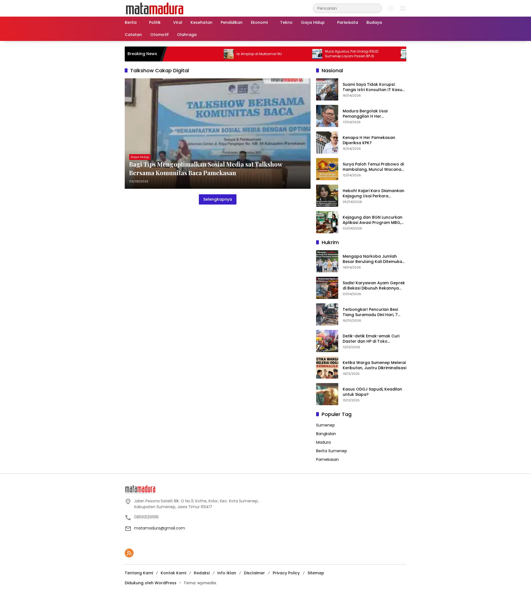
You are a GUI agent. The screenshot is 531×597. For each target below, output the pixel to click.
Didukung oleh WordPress (150, 583)
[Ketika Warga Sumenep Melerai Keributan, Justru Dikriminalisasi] (327, 367)
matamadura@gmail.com (159, 528)
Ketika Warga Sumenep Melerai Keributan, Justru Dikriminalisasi (374, 365)
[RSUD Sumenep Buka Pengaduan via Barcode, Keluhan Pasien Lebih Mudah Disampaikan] (387, 54)
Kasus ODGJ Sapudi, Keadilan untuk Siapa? (372, 392)
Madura (323, 442)
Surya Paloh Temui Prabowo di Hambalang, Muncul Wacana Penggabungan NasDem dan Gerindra (373, 167)
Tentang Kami (139, 573)
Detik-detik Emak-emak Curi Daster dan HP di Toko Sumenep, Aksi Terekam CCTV (373, 339)
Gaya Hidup (140, 157)
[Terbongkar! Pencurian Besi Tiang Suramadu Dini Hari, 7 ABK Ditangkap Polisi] (327, 314)
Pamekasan (327, 459)
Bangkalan (326, 433)
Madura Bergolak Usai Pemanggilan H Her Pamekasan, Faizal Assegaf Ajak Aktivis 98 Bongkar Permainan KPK (370, 113)
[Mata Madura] (155, 8)
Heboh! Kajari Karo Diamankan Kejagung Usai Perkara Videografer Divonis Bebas (373, 193)
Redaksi (202, 573)
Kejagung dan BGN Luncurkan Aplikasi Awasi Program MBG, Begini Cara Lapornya (372, 220)
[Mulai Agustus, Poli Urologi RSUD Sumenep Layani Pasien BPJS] (298, 54)
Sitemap (316, 573)
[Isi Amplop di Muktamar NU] (210, 54)
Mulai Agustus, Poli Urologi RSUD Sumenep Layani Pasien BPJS (332, 53)
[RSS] (129, 553)
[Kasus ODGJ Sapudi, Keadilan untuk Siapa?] (327, 394)
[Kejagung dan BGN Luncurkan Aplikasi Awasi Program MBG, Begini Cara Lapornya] (327, 222)
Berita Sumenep (331, 451)
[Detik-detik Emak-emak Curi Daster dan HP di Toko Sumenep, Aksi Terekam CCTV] (327, 341)
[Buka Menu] (403, 8)
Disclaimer (254, 573)
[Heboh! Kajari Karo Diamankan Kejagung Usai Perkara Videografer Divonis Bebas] (327, 196)
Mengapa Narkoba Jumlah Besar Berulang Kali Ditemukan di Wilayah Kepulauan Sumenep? (374, 259)
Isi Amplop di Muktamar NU (240, 54)
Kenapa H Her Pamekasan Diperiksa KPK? (369, 140)
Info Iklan (226, 573)
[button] (376, 8)
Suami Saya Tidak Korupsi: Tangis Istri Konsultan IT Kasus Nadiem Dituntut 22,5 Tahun (373, 87)
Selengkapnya (217, 199)
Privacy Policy (286, 573)
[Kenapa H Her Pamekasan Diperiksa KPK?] (327, 142)
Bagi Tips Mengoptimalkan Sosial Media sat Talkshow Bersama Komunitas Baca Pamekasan (205, 168)
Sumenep (325, 425)
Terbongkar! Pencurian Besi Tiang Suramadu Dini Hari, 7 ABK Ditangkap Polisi (370, 312)
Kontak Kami (173, 573)
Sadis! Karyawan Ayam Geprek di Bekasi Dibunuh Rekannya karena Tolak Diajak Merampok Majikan (374, 285)
